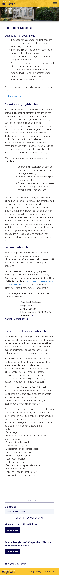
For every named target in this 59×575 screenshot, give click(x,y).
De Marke (8, 572)
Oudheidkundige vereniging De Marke (8, 3)
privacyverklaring (35, 572)
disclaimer (46, 572)
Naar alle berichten (17, 564)
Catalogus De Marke (16, 511)
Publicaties (29, 500)
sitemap (54, 572)
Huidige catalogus (13, 96)
